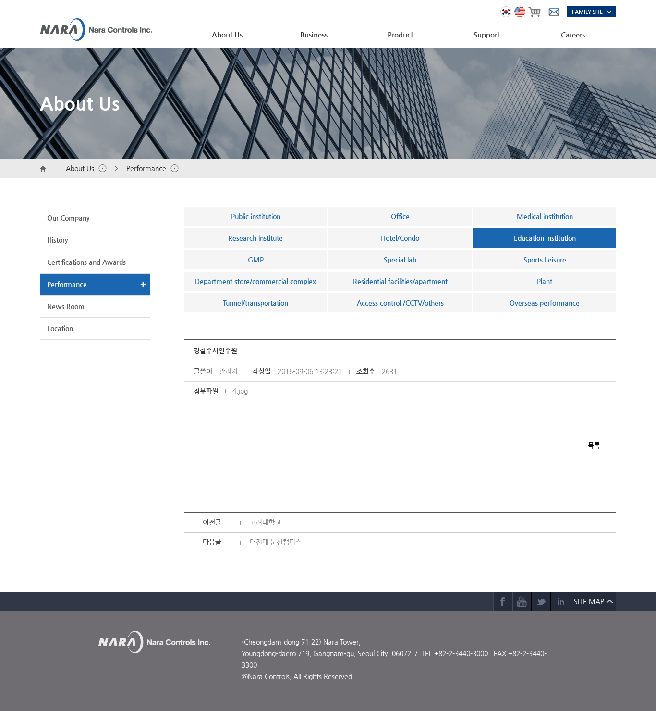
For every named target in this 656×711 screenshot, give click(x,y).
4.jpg (240, 391)
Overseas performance (545, 303)
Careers (573, 34)
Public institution (255, 216)
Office (400, 216)
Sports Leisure (544, 259)
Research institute (255, 238)
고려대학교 (265, 522)
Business (314, 34)
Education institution (545, 238)
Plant (544, 281)
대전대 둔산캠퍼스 (276, 542)
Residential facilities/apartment (400, 281)
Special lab (400, 259)
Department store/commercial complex (255, 281)
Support (486, 34)
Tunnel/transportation (255, 303)
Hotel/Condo (400, 238)
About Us (227, 34)
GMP (256, 259)
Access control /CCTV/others (400, 303)
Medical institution (545, 216)
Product (400, 34)
